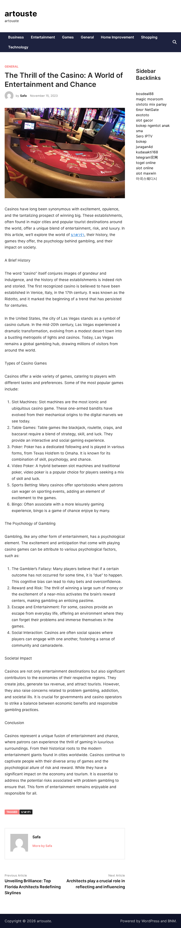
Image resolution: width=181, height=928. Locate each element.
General (87, 37)
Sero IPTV (144, 136)
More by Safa (42, 846)
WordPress (150, 921)
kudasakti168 (147, 152)
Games (68, 37)
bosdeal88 (145, 93)
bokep (141, 141)
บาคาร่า (77, 234)
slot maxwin (146, 173)
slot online (144, 168)
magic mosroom (149, 99)
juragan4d (144, 147)
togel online (146, 162)
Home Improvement (117, 37)
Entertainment (43, 37)
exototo (142, 115)
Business (16, 37)
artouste (21, 13)
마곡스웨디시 (146, 178)
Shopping (149, 37)
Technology (18, 47)
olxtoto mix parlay (151, 104)
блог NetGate (147, 109)
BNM (172, 921)
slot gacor (144, 120)
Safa (23, 95)
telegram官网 (147, 157)
